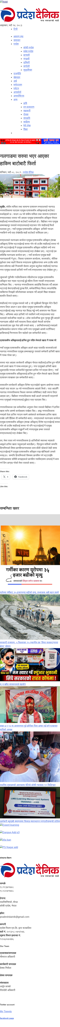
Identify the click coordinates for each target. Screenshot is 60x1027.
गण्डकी (26, 58)
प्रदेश (16, 44)
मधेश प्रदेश (28, 51)
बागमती (26, 55)
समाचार (17, 40)
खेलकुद (17, 77)
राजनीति (17, 73)
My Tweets (6, 1011)
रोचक (25, 114)
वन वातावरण (28, 107)
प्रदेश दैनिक (28, 172)
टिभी (16, 29)
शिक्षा (25, 129)
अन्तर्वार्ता (17, 92)
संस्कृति (26, 118)
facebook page (7, 1018)
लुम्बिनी (26, 62)
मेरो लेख (26, 125)
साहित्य (26, 121)
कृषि (25, 103)
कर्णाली (26, 66)
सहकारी (26, 110)
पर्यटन (16, 88)
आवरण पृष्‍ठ (18, 36)
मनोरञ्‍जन (18, 84)
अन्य (15, 99)
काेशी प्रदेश (28, 47)
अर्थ (15, 81)
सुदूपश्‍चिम (27, 70)
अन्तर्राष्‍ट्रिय (19, 95)
